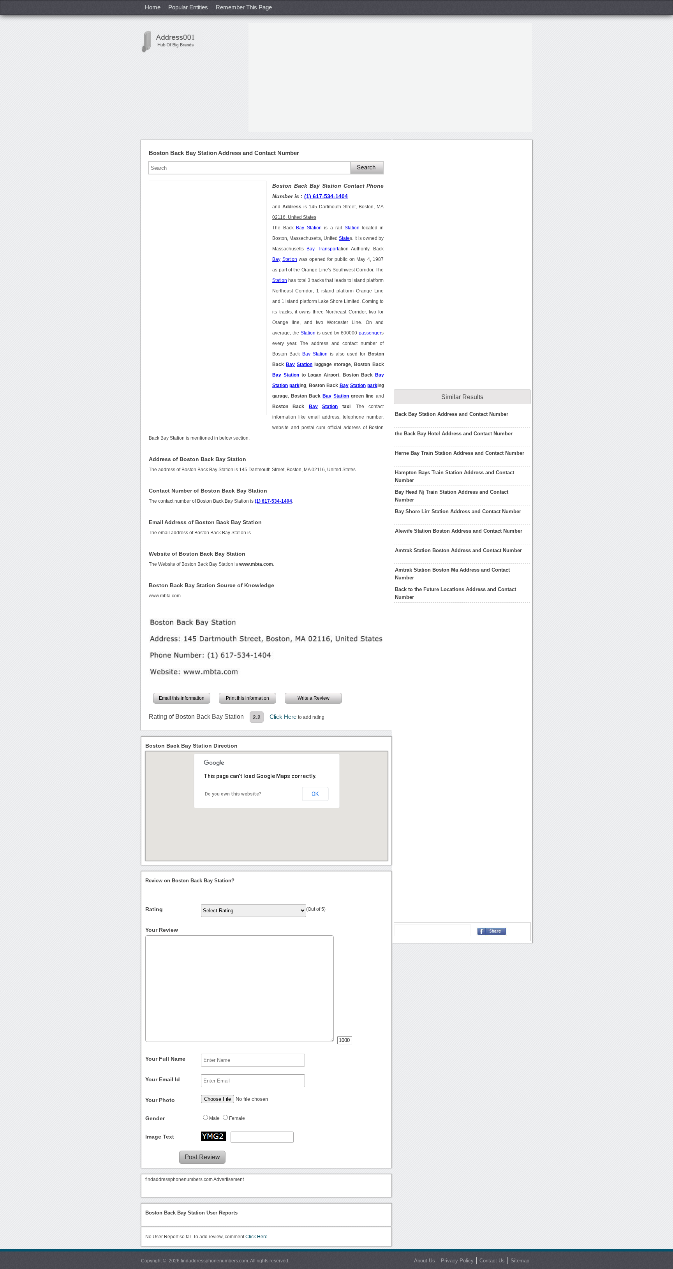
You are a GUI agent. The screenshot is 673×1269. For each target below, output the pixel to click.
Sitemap (520, 1261)
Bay (300, 227)
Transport (328, 248)
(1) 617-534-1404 (326, 196)
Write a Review (313, 698)
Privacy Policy (457, 1261)
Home (152, 7)
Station (314, 227)
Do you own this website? (233, 794)
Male (214, 1118)
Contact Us (492, 1261)
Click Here (284, 716)
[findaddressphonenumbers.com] (172, 41)
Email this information (181, 698)
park (294, 385)
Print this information (247, 698)
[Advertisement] (390, 77)
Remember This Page (244, 7)
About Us (424, 1261)
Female (237, 1118)
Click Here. (257, 1236)
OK (315, 794)
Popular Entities (188, 7)
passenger (370, 333)
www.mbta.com (165, 595)
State (344, 238)
